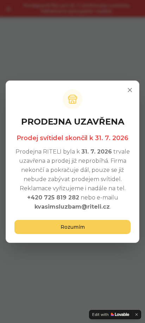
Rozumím (73, 227)
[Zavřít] (129, 90)
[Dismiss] (136, 314)
